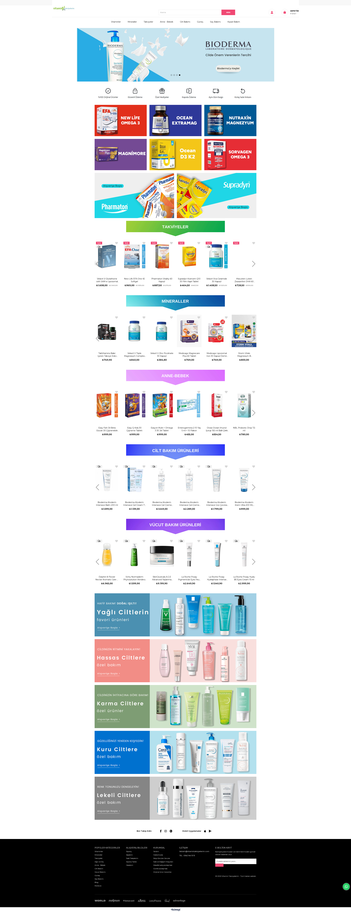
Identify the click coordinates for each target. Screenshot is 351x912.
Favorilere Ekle (116, 243)
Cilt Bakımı (185, 22)
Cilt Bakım (99, 869)
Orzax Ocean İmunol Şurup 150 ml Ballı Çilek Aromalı (134, 429)
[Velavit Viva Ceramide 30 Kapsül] (161, 256)
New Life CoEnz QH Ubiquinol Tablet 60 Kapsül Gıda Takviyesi (244, 280)
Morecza (98, 886)
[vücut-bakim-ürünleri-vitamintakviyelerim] (175, 526)
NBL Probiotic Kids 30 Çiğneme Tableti (189, 429)
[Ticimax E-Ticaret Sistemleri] (175, 910)
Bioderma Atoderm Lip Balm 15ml (217, 503)
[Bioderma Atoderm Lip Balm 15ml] (217, 480)
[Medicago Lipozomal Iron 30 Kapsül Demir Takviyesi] (134, 331)
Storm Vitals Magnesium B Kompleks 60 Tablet (161, 354)
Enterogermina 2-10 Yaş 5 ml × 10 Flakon (107, 429)
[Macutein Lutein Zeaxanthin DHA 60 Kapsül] (189, 256)
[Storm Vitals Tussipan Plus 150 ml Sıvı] (216, 256)
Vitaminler (116, 22)
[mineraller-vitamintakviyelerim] (175, 303)
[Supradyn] (216, 195)
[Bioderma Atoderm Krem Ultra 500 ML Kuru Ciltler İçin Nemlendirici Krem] (189, 480)
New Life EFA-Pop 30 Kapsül (244, 429)
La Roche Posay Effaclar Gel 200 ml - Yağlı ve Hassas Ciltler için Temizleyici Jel (244, 578)
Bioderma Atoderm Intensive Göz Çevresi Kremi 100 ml (134, 503)
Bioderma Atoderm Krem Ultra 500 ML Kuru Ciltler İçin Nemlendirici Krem (189, 503)
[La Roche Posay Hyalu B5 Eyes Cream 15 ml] (189, 554)
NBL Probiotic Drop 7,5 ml (162, 429)
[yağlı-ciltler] (175, 614)
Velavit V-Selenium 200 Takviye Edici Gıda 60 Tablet (244, 354)
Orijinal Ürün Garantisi (162, 872)
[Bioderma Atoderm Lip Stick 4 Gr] (244, 480)
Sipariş (128, 851)
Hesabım (129, 865)
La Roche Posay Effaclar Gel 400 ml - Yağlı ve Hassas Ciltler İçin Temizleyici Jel (216, 578)
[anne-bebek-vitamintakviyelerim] (175, 377)
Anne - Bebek (166, 22)
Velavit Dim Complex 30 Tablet (216, 354)
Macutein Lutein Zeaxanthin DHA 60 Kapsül (189, 280)
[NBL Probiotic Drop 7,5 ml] (161, 405)
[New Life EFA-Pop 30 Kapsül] (244, 405)
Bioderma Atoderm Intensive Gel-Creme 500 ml (107, 503)
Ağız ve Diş (99, 862)
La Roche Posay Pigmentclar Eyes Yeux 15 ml (134, 578)
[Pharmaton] (134, 195)
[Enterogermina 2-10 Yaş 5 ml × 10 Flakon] (107, 405)
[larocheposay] (175, 55)
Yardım (156, 851)
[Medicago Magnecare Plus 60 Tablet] (107, 331)
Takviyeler (148, 22)
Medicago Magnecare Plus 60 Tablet (107, 354)
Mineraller (132, 22)
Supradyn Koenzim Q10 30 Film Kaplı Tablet (134, 280)
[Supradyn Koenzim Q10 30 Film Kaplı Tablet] (134, 256)
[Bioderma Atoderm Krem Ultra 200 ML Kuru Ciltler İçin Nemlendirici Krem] (162, 480)
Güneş (200, 22)
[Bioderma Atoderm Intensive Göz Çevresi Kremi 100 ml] (134, 480)
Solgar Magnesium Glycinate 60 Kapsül (189, 354)
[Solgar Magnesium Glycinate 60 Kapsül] (189, 331)
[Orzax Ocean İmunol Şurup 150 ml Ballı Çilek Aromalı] (134, 405)
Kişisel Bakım (233, 22)
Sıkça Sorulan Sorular (161, 858)
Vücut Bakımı (100, 872)
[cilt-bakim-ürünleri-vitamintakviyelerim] (175, 452)
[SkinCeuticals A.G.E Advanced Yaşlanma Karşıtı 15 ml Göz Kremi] (107, 554)
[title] (121, 120)
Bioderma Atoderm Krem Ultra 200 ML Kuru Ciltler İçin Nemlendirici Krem (162, 503)
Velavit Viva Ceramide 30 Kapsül (162, 280)
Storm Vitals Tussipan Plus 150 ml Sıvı (216, 280)
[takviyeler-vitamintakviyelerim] (175, 228)
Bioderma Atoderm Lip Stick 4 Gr (244, 503)
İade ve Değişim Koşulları (163, 862)
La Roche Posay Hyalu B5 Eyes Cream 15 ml (189, 578)
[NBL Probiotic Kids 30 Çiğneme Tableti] (189, 405)
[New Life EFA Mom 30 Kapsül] (216, 405)
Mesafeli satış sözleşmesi (162, 865)
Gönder (219, 865)
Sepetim (129, 855)
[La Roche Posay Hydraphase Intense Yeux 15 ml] (161, 554)
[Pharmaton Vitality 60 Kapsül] (107, 256)
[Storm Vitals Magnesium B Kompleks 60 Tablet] (161, 331)
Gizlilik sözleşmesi (160, 869)
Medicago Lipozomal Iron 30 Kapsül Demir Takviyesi (134, 354)
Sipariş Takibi (131, 862)
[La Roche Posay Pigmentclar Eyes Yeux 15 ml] (134, 554)
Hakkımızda (158, 855)
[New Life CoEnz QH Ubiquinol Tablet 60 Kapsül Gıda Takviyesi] (244, 256)
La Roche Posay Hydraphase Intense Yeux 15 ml (162, 578)
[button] (171, 75)
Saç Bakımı (215, 22)
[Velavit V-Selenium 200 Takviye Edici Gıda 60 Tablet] (244, 331)
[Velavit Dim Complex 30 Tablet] (216, 331)
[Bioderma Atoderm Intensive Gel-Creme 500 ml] (107, 480)
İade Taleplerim (132, 858)
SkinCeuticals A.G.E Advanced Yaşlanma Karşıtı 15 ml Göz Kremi (107, 578)
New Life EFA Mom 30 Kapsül (217, 429)
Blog (96, 882)
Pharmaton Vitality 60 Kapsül (107, 280)
